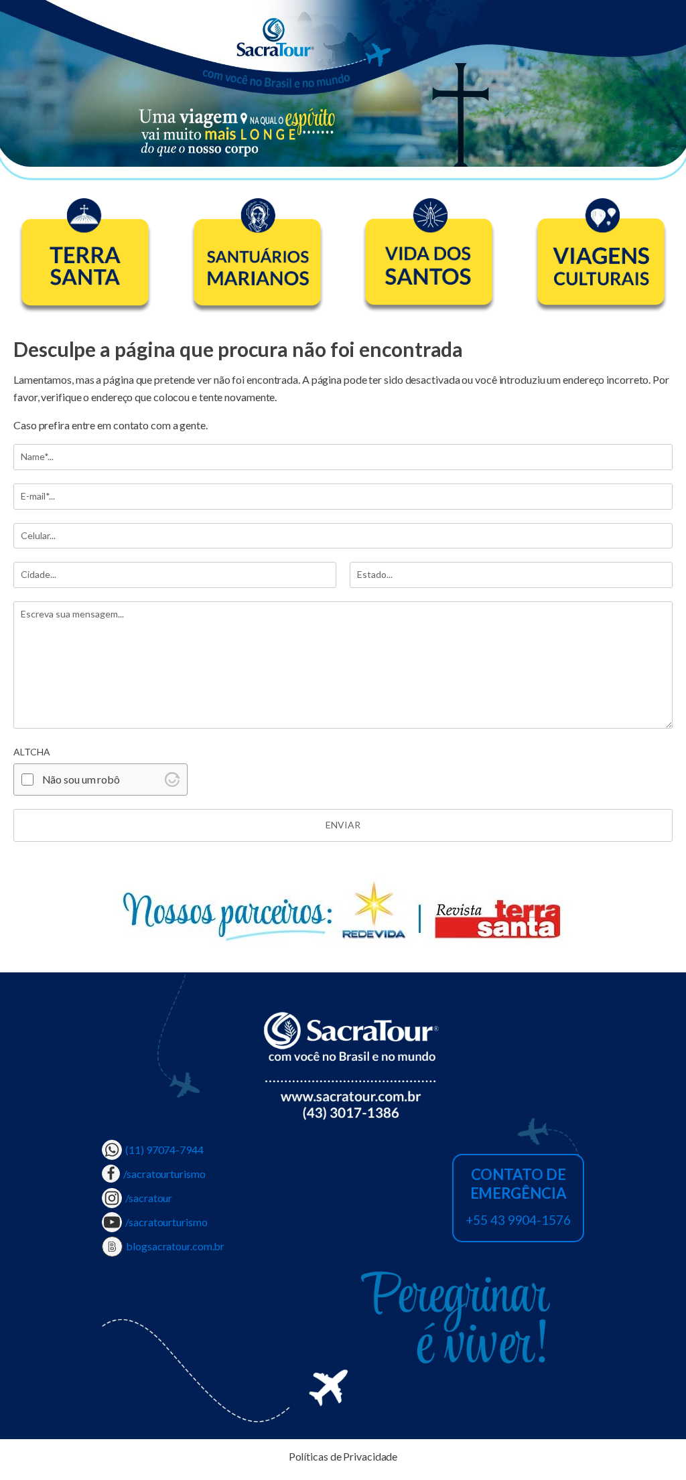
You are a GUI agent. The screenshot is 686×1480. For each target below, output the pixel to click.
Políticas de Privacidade (343, 1456)
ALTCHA (31, 752)
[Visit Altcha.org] (172, 779)
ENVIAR (343, 824)
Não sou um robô (81, 779)
